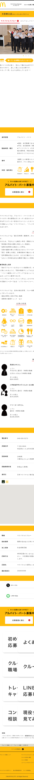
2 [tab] (26, 56)
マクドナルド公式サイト (6, 770)
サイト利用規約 (27, 770)
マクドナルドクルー (9, 21)
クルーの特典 (24, 760)
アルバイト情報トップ (5, 754)
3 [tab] (28, 56)
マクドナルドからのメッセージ (15, 4)
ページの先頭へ (16, 749)
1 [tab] (23, 56)
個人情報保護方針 (17, 770)
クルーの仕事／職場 (26, 757)
